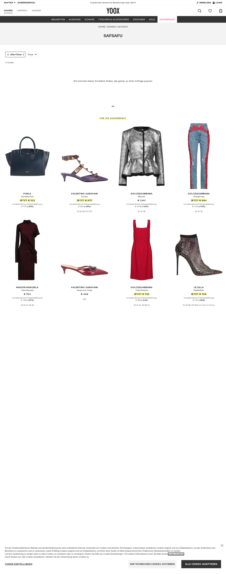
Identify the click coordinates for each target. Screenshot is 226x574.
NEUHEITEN (58, 19)
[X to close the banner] (222, 545)
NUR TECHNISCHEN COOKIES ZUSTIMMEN (152, 564)
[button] (113, 106)
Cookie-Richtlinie (176, 554)
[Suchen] (199, 10)
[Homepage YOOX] (113, 11)
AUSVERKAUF (167, 19)
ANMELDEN (205, 2)
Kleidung (75, 19)
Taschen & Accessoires (113, 19)
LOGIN (217, 3)
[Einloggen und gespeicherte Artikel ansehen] (210, 10)
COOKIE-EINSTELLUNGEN (18, 564)
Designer (139, 19)
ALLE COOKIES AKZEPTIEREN (201, 564)
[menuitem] (8, 10)
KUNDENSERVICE (26, 2)
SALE (152, 19)
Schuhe (89, 19)
